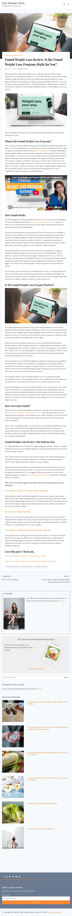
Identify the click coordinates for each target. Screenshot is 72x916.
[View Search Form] (64, 4)
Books (30, 879)
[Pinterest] (10, 876)
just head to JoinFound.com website (38, 475)
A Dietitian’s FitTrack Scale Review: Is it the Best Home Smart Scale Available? (30, 561)
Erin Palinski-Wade (11, 69)
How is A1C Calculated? (10, 578)
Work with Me (17, 879)
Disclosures (57, 912)
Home (5, 879)
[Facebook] (3, 876)
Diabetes (8, 55)
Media (25, 879)
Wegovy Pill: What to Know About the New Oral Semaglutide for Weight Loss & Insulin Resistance (48, 728)
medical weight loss (27, 566)
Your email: (6, 895)
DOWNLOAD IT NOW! (36, 669)
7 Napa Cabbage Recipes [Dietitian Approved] (42, 803)
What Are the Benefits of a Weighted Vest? (40, 829)
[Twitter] (13, 876)
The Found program (43, 151)
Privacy (50, 912)
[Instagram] (6, 876)
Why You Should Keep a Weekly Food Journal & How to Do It (25, 556)
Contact (40, 879)
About (10, 879)
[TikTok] (19, 876)
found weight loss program (13, 566)
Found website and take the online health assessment (24, 413)
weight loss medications (41, 566)
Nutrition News (17, 55)
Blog (35, 879)
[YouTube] (16, 876)
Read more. (62, 601)
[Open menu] (68, 4)
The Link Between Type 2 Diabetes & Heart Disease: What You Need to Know (56, 579)
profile (39, 689)
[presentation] (13, 711)
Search (66, 677)
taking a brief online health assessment (41, 222)
